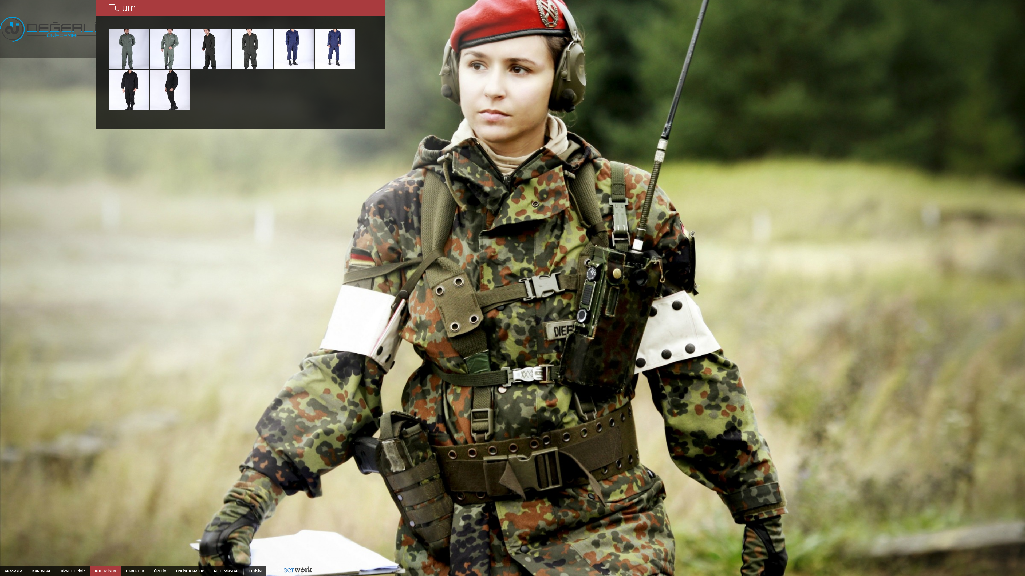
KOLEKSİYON (105, 571)
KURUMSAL (41, 571)
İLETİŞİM (255, 571)
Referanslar (226, 571)
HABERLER (135, 571)
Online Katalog (190, 571)
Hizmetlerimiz (73, 571)
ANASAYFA (13, 571)
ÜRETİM (160, 571)
